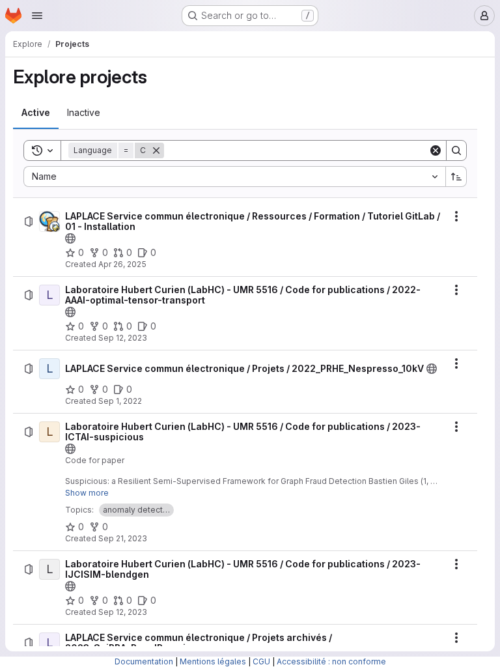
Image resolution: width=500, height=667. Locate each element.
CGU (261, 661)
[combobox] (234, 176)
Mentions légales (213, 661)
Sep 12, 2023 (122, 338)
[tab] (36, 112)
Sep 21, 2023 (122, 538)
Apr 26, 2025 (122, 264)
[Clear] (435, 150)
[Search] (456, 150)
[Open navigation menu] (37, 15)
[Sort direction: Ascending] (456, 176)
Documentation (144, 661)
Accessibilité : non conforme (331, 661)
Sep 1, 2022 (120, 401)
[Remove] (156, 150)
